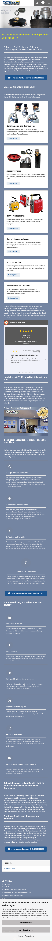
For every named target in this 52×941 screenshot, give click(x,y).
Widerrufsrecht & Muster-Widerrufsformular (18, 892)
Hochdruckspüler (36, 544)
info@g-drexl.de (9, 842)
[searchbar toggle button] (37, 3)
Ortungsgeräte (23, 306)
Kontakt (6, 887)
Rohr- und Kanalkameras (22, 477)
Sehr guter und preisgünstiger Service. (24, 355)
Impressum (7, 884)
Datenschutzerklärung (33, 918)
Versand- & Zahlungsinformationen (15, 890)
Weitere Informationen (26, 936)
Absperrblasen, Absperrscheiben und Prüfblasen (21, 510)
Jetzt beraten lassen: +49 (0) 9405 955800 (26, 78)
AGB (5, 898)
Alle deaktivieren (26, 930)
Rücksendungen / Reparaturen (13, 895)
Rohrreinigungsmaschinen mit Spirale (27, 542)
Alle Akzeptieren (26, 923)
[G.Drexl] (10, 3)
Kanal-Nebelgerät (40, 313)
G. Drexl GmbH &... (10, 868)
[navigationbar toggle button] (49, 3)
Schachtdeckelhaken (29, 311)
